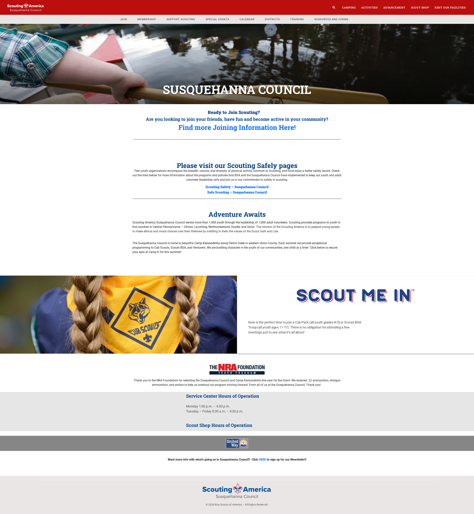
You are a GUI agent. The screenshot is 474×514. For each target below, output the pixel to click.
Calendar (247, 19)
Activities (369, 7)
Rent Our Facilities (450, 7)
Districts (272, 19)
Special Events (217, 19)
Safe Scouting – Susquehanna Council (237, 192)
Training (297, 19)
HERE (262, 459)
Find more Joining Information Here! (237, 127)
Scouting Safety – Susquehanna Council (237, 187)
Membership (146, 19)
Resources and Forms (331, 19)
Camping (349, 7)
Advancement (394, 7)
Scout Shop (420, 7)
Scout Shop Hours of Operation (219, 425)
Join (123, 19)
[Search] (334, 7)
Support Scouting (181, 19)
